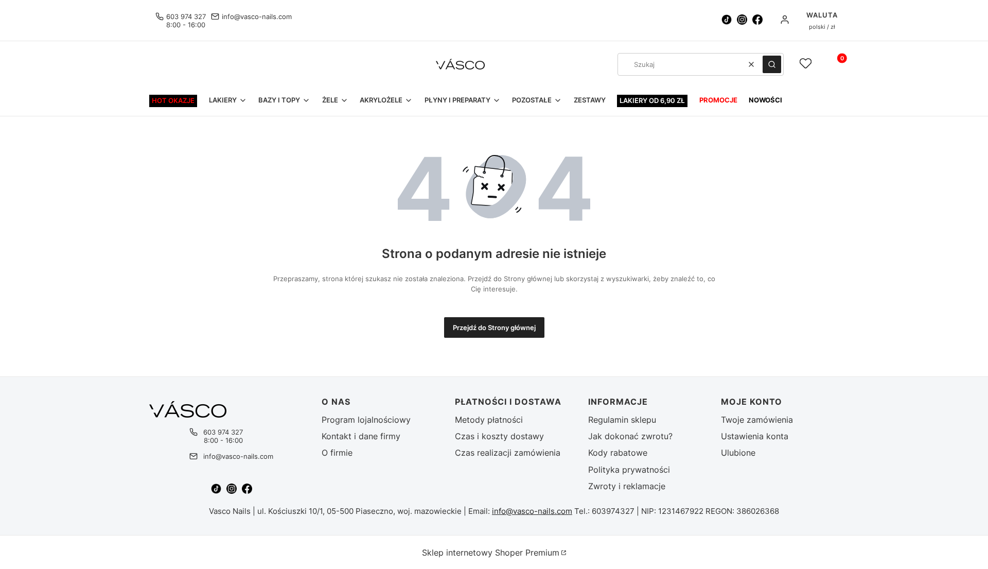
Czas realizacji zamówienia (507, 452)
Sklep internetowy (490, 552)
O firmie (337, 452)
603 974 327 (186, 16)
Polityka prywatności (629, 469)
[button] (772, 64)
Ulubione (738, 452)
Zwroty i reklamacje (626, 486)
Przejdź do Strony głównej (494, 327)
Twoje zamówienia (757, 420)
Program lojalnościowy (366, 420)
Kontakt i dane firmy (361, 436)
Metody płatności (489, 420)
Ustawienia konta (754, 436)
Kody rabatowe (617, 452)
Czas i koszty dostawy (499, 436)
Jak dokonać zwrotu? (630, 436)
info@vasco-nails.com (257, 16)
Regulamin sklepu (622, 420)
